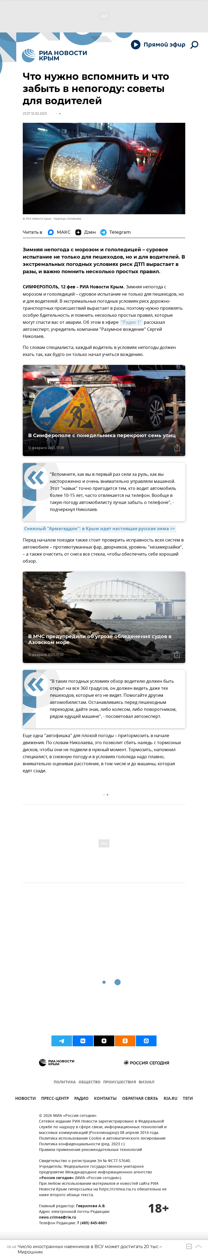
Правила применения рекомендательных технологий (90, 1150)
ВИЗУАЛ (146, 1082)
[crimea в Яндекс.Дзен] (104, 1040)
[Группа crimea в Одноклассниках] (125, 1040)
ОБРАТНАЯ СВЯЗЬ (140, 1099)
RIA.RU (170, 1099)
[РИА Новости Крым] (54, 55)
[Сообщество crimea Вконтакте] (83, 1040)
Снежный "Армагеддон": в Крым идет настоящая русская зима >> (99, 529)
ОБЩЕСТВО (89, 1082)
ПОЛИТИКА (65, 1082)
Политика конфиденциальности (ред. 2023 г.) (82, 1144)
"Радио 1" (131, 322)
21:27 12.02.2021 (35, 113)
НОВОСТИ (25, 1099)
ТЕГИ (188, 1099)
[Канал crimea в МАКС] (146, 1040)
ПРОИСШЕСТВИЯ (119, 1082)
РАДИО (81, 1099)
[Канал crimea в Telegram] (61, 1040)
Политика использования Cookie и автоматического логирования (102, 1139)
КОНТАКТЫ (105, 1099)
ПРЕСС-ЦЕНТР (55, 1099)
